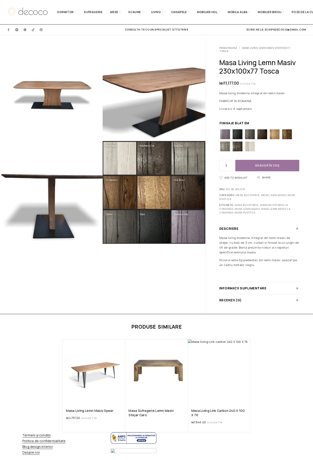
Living (156, 12)
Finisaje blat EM (234, 123)
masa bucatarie (247, 205)
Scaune (134, 12)
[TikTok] (33, 29)
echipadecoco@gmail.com (285, 29)
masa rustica (245, 212)
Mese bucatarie (248, 195)
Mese (114, 12)
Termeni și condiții (36, 435)
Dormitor (65, 12)
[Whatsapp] (25, 29)
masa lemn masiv (247, 209)
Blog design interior (37, 446)
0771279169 (180, 29)
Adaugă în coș (267, 165)
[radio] (225, 134)
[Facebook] (9, 29)
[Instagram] (17, 29)
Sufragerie (93, 12)
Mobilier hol (207, 12)
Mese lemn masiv (273, 195)
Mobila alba (238, 12)
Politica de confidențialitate (44, 441)
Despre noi (31, 452)
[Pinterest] (41, 29)
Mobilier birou (269, 12)
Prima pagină (228, 48)
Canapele (179, 12)
